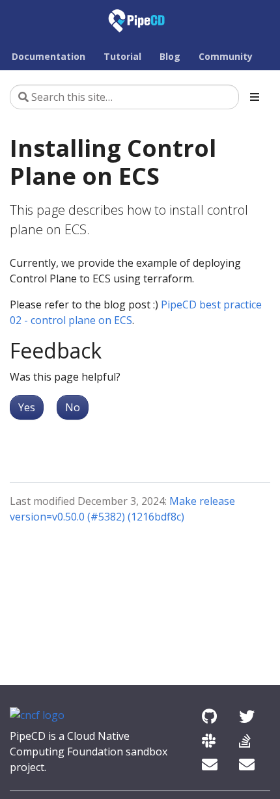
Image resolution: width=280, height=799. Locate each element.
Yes (26, 407)
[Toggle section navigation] (254, 97)
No (72, 407)
